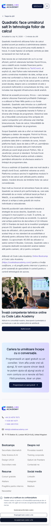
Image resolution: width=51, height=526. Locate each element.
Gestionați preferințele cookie (23, 510)
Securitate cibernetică (11, 450)
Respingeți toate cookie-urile (23, 515)
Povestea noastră (35, 450)
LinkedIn (31, 476)
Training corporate (35, 455)
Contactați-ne (33, 464)
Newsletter (6, 491)
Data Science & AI (10, 455)
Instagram (31, 481)
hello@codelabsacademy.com (16, 429)
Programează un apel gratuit (24, 385)
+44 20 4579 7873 (12, 417)
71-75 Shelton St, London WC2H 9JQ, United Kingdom (26, 435)
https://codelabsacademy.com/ (17, 262)
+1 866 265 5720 (11, 424)
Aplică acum (38, 6)
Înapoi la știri (9, 16)
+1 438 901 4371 (11, 421)
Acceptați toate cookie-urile (23, 520)
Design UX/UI (8, 460)
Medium (31, 486)
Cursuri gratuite (9, 476)
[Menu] (47, 6)
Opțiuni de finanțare (36, 460)
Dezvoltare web (9, 464)
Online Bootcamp (40, 256)
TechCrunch (35, 68)
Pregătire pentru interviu (12, 486)
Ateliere (5, 481)
